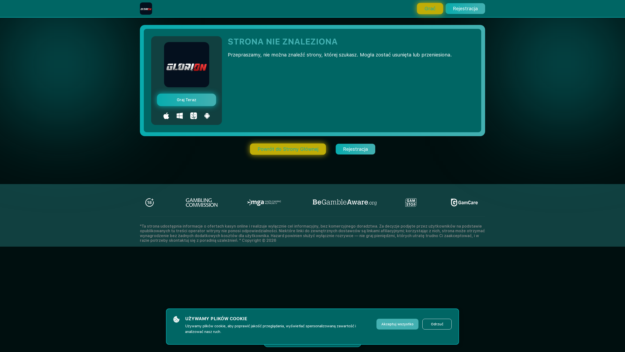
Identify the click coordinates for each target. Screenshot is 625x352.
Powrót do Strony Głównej (288, 149)
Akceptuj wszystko (397, 324)
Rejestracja (465, 8)
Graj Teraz (186, 100)
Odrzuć (437, 324)
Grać (430, 8)
